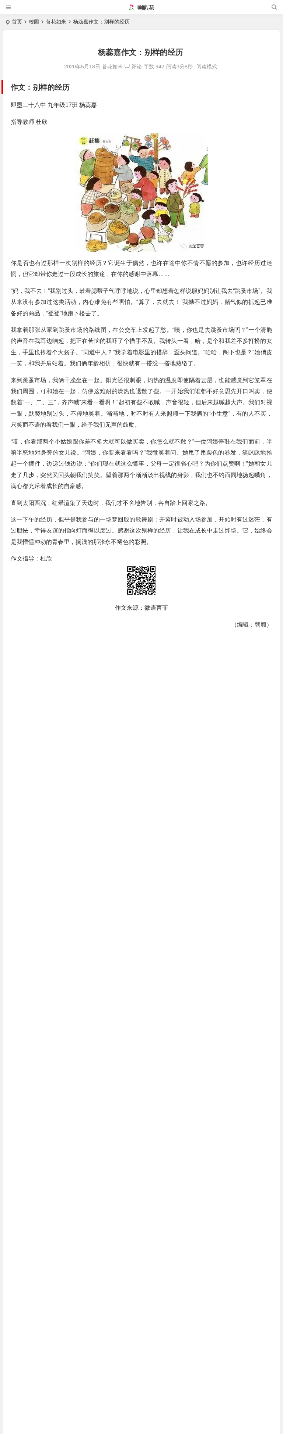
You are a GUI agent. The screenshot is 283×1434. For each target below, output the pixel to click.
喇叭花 (145, 7)
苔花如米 (56, 22)
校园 (34, 22)
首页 (17, 22)
